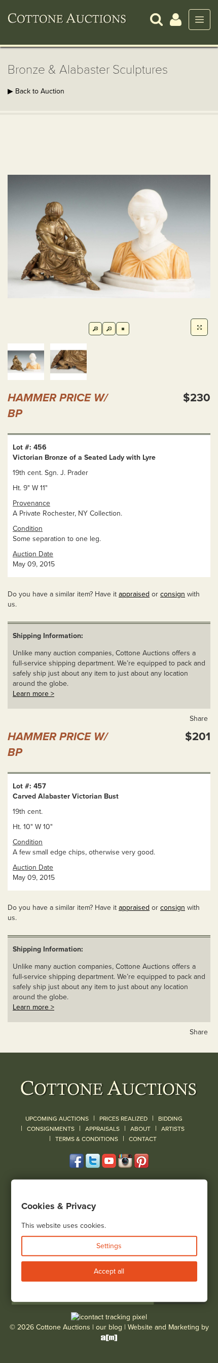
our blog (109, 1327)
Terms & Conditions (86, 1139)
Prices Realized (123, 1118)
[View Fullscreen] (199, 327)
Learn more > (33, 693)
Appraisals (102, 1128)
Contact (143, 1139)
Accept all (109, 1271)
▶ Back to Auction (36, 91)
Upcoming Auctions (57, 1118)
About (140, 1128)
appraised (134, 594)
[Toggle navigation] (199, 19)
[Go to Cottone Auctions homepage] (67, 19)
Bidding (170, 1118)
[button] (156, 19)
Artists (173, 1128)
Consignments (51, 1128)
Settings (109, 1246)
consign (172, 594)
